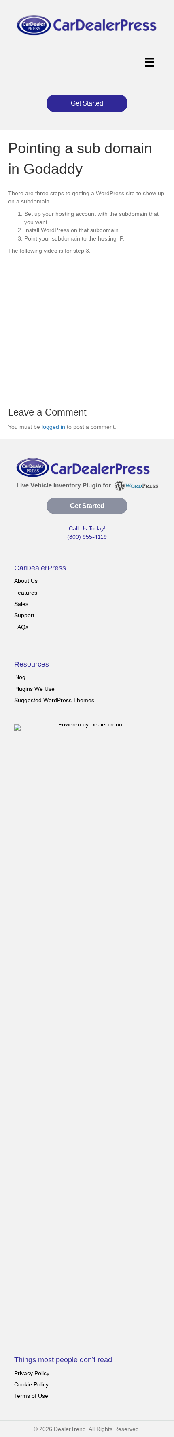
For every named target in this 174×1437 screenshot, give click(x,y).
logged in (53, 427)
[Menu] (150, 62)
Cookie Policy (31, 1384)
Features (25, 592)
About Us (26, 581)
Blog (19, 677)
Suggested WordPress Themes (54, 700)
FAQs (21, 627)
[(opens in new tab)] (87, 1027)
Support (24, 615)
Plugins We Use (34, 689)
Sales (21, 604)
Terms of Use (31, 1396)
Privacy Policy (31, 1373)
